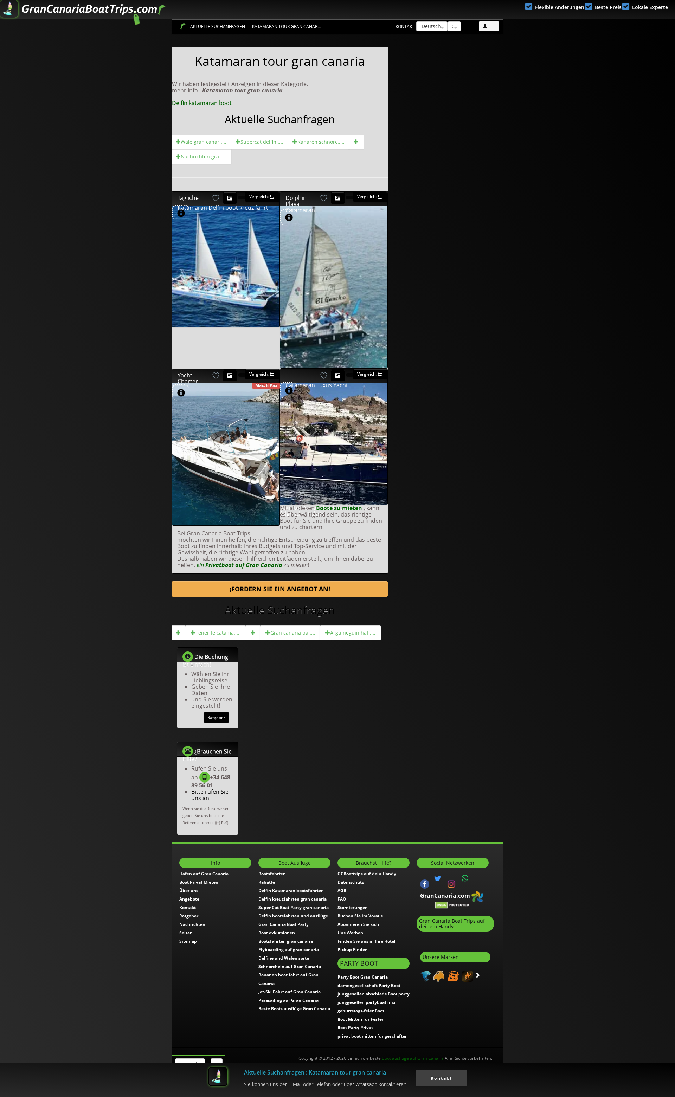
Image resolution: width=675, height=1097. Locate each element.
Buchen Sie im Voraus (360, 916)
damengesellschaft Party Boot (369, 985)
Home (183, 26)
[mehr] (270, 317)
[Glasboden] (253, 632)
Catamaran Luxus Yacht (316, 385)
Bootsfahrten (272, 874)
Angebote (189, 899)
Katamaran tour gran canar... (286, 27)
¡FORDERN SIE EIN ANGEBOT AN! (280, 589)
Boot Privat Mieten (198, 882)
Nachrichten (192, 924)
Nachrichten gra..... (203, 156)
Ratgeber (216, 717)
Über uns (188, 891)
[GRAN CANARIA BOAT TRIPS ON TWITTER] (438, 878)
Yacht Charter (188, 378)
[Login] (489, 26)
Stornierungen (353, 907)
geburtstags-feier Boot (361, 1011)
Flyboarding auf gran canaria (288, 950)
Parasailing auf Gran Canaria (288, 1000)
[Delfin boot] (356, 142)
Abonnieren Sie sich (358, 924)
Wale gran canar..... (203, 141)
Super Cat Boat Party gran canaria (293, 907)
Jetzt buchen (244, 238)
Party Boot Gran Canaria (363, 977)
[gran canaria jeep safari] (452, 975)
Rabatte (266, 882)
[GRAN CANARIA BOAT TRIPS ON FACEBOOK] (424, 883)
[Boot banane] (178, 632)
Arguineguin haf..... (352, 632)
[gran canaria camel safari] (466, 975)
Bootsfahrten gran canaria (285, 941)
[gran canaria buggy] (437, 975)
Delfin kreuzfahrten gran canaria (292, 899)
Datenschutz (351, 882)
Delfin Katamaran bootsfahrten (291, 891)
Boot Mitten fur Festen (361, 1019)
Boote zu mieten (340, 508)
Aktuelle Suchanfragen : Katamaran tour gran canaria (315, 1072)
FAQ (342, 899)
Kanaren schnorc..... (321, 141)
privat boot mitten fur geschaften (373, 1036)
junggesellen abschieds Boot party (374, 994)
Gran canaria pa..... (292, 632)
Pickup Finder (352, 950)
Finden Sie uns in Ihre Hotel (367, 941)
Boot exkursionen (276, 933)
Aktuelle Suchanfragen (217, 27)
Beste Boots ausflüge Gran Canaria (294, 1009)
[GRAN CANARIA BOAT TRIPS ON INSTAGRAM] (451, 883)
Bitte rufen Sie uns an (210, 795)
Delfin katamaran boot (202, 103)
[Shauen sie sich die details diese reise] (181, 213)
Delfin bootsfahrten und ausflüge (293, 916)
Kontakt (405, 27)
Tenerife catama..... (218, 632)
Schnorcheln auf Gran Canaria (289, 966)
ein (239, 565)
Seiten (186, 933)
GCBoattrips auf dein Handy (367, 874)
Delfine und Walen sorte (283, 958)
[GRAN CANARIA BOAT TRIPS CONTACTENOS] (465, 878)
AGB (342, 891)
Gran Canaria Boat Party (283, 924)
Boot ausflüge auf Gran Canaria (413, 1058)
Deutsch (430, 26)
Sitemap (188, 941)
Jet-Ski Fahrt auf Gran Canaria (289, 992)
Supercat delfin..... (261, 141)
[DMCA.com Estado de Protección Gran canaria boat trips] (452, 905)
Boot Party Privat (355, 1028)
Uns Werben (350, 933)
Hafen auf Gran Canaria (204, 874)
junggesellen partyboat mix (367, 1002)
